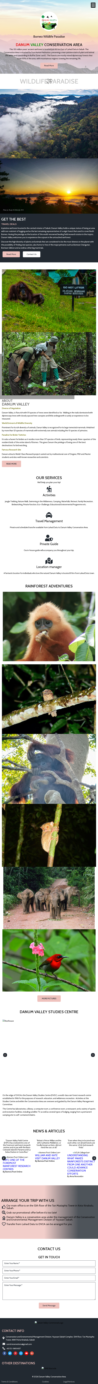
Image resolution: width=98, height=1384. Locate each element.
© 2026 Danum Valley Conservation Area (49, 1377)
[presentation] (5, 1055)
